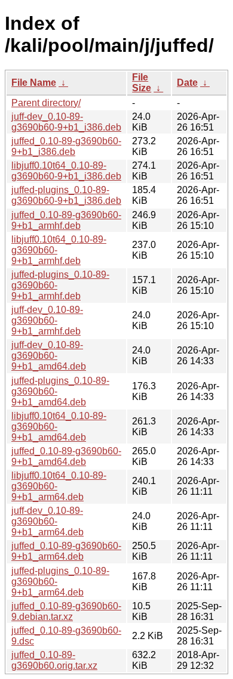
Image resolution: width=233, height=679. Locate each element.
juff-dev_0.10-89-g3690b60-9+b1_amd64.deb (48, 355)
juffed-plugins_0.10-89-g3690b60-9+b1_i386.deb (66, 195)
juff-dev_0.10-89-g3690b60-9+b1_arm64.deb (47, 521)
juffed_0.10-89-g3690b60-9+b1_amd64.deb (66, 456)
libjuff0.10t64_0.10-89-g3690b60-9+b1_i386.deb (66, 170)
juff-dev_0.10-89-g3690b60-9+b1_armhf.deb (47, 320)
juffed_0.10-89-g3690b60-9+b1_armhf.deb (66, 220)
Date (187, 82)
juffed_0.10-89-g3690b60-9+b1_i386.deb (66, 146)
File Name (33, 82)
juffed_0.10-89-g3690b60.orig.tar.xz (54, 660)
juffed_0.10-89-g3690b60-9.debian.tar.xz (66, 611)
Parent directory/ (46, 103)
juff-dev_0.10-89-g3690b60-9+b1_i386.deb (66, 121)
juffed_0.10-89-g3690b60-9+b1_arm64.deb (66, 551)
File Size (141, 82)
